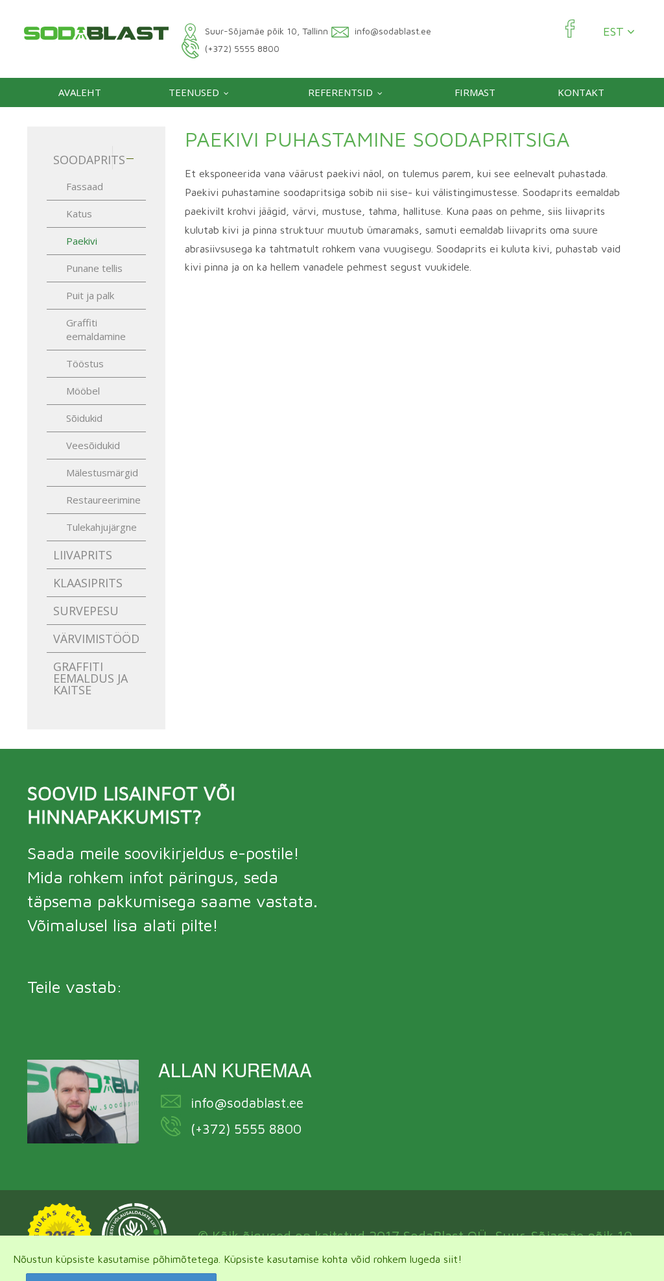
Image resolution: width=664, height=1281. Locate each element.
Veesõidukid (93, 445)
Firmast (475, 92)
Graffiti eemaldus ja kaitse (90, 678)
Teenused (194, 92)
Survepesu (86, 610)
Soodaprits (89, 159)
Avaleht (79, 92)
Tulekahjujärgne (101, 526)
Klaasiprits (88, 583)
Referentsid (340, 92)
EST (615, 32)
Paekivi (81, 240)
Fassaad (84, 186)
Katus (79, 213)
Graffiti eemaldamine (96, 329)
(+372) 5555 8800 (246, 1128)
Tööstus (85, 363)
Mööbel (83, 390)
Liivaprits (82, 555)
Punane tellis (94, 268)
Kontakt (581, 92)
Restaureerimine (103, 499)
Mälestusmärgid (102, 472)
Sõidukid (84, 417)
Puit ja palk (90, 295)
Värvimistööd (96, 638)
